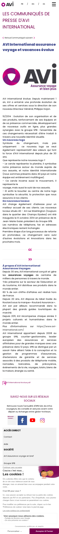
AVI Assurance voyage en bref (19, 456)
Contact (8, 436)
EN (33, 4)
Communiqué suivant (22, 37)
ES (44, 4)
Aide (6, 444)
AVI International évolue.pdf (18, 382)
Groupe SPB (9, 463)
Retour (8, 37)
